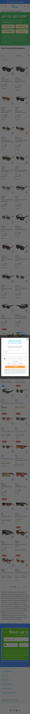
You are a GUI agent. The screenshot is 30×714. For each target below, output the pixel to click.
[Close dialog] (27, 339)
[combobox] (5, 358)
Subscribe (15, 367)
